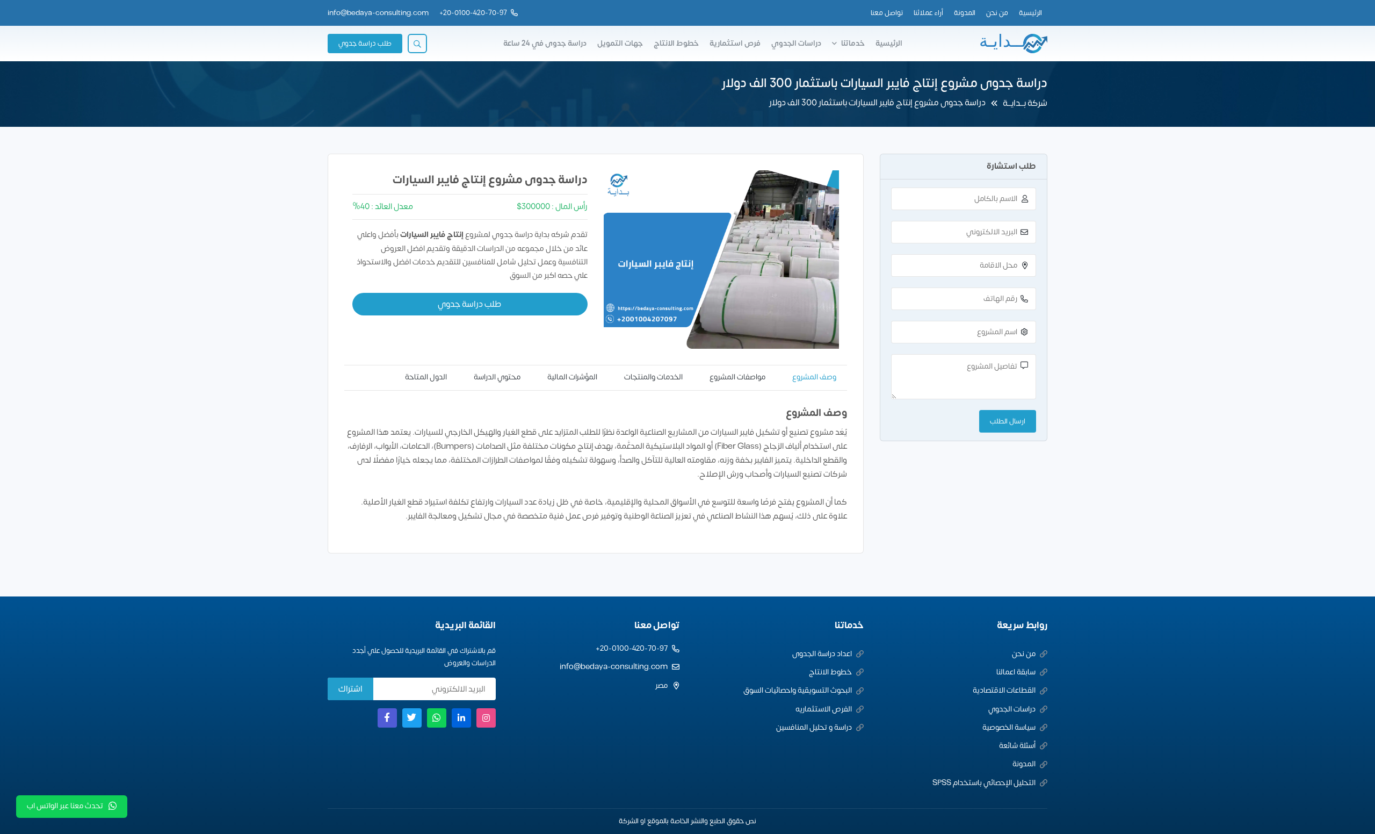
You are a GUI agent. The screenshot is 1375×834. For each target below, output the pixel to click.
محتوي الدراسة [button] (497, 377)
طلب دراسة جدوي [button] (365, 43)
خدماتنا (853, 43)
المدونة (964, 13)
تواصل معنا (887, 13)
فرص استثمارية (735, 43)
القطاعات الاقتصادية (1004, 690)
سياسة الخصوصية (1009, 727)
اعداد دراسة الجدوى (822, 654)
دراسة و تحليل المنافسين (814, 727)
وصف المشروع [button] (814, 377)
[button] (417, 43)
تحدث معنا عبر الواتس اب (65, 806)
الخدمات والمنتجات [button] (653, 377)
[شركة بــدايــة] (1013, 43)
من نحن (997, 13)
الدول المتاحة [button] (426, 377)
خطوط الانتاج (676, 43)
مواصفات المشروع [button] (737, 377)
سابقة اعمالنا (1016, 672)
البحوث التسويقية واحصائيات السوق (797, 690)
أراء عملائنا (928, 13)
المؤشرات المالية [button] (572, 377)
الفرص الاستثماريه (823, 709)
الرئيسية (1030, 13)
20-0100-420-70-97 (475, 13)
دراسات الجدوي (796, 43)
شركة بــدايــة (1025, 103)
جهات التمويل (620, 43)
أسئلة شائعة (1017, 745)
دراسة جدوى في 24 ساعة (545, 43)
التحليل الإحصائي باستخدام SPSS (984, 783)
